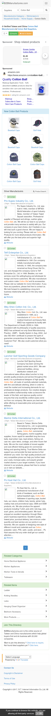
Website (9, 242)
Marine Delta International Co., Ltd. (22, 418)
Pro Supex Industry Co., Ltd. (19, 200)
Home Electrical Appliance (15, 561)
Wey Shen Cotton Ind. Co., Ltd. (20, 306)
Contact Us (9, 667)
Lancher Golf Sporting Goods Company (24, 355)
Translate (24, 659)
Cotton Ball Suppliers (26, 29)
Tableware (8, 577)
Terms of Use (9, 678)
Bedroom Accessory (12, 611)
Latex (6, 601)
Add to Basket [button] (26, 33)
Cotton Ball (14, 111)
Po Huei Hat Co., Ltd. (15, 480)
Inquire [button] (14, 33)
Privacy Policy (9, 683)
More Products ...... (12, 617)
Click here (34, 645)
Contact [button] (12, 197)
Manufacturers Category (14, 16)
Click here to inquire (35, 642)
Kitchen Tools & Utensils (14, 571)
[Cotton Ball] (10, 211)
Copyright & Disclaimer (13, 673)
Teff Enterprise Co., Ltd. (16, 252)
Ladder (7, 590)
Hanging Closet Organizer (15, 606)
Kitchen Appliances (12, 566)
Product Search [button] (40, 191)
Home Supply (27, 18)
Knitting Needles (11, 595)
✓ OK (39, 713)
